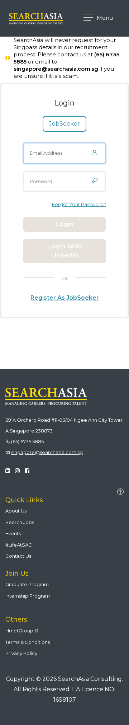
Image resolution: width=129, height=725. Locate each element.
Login (64, 224)
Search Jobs (19, 522)
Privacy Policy (21, 653)
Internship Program (27, 596)
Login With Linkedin (64, 251)
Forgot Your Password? (79, 204)
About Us (16, 511)
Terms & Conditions (27, 642)
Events (13, 533)
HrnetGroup (19, 630)
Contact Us (18, 556)
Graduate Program (27, 584)
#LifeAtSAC (18, 545)
